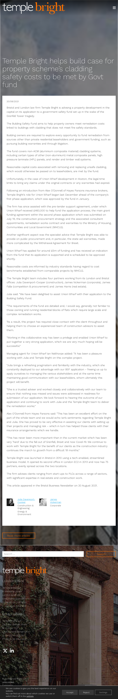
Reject (86, 692)
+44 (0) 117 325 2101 (14, 635)
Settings (103, 692)
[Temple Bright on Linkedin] (12, 651)
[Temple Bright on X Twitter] (5, 651)
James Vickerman (55, 500)
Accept (69, 692)
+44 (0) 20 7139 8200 (16, 602)
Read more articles (18, 535)
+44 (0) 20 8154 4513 (15, 606)
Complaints (7, 685)
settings (30, 696)
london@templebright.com (16, 598)
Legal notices (8, 682)
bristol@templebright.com (16, 631)
